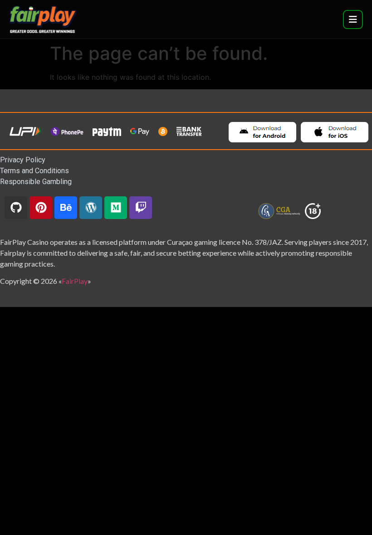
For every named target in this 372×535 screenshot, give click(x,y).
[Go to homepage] (43, 19)
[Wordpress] (90, 207)
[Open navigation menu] (353, 19)
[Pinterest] (40, 207)
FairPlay (75, 281)
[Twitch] (140, 207)
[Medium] (115, 207)
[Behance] (65, 207)
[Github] (16, 207)
